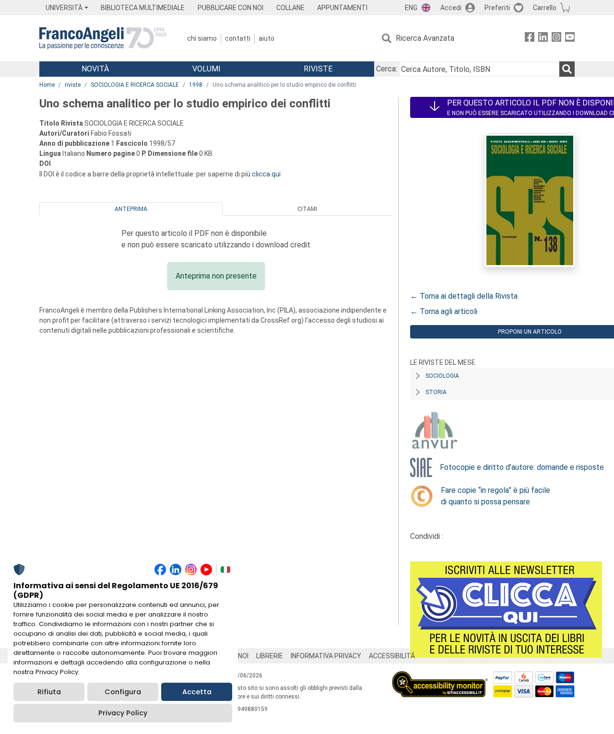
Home (47, 85)
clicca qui (266, 174)
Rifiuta (49, 692)
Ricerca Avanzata (425, 38)
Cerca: (386, 68)
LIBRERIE (269, 656)
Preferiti (497, 8)
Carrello (544, 8)
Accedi (450, 8)
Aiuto (266, 38)
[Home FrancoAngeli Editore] (102, 38)
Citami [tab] (307, 209)
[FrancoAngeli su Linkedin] (543, 38)
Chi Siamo (202, 38)
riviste (73, 85)
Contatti (237, 38)
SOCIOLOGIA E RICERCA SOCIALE (135, 85)
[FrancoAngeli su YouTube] (570, 38)
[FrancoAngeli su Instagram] (556, 38)
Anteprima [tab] (131, 209)
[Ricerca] (567, 69)
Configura (123, 692)
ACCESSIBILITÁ (392, 656)
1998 (195, 85)
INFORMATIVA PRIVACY (326, 656)
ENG (411, 8)
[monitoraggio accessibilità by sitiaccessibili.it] (440, 676)
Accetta (197, 692)
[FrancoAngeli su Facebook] (529, 38)
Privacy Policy (122, 713)
